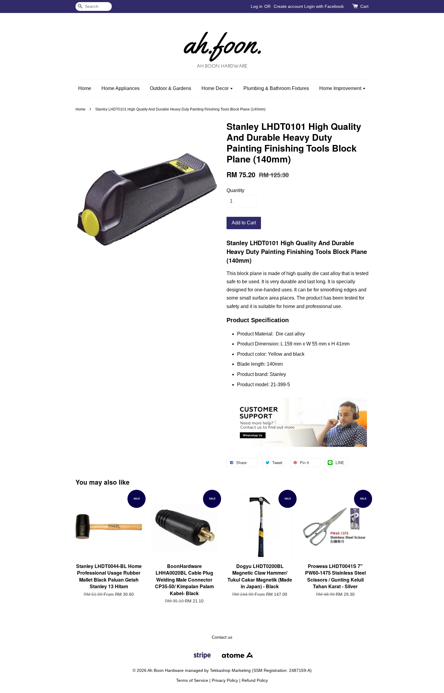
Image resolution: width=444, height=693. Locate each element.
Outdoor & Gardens (170, 88)
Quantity (235, 190)
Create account (288, 6)
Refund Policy (255, 680)
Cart (364, 6)
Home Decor (215, 88)
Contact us (222, 637)
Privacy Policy (225, 680)
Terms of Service (192, 680)
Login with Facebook (324, 6)
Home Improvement (340, 88)
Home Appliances (120, 88)
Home (84, 88)
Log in (256, 6)
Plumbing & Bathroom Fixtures (276, 88)
